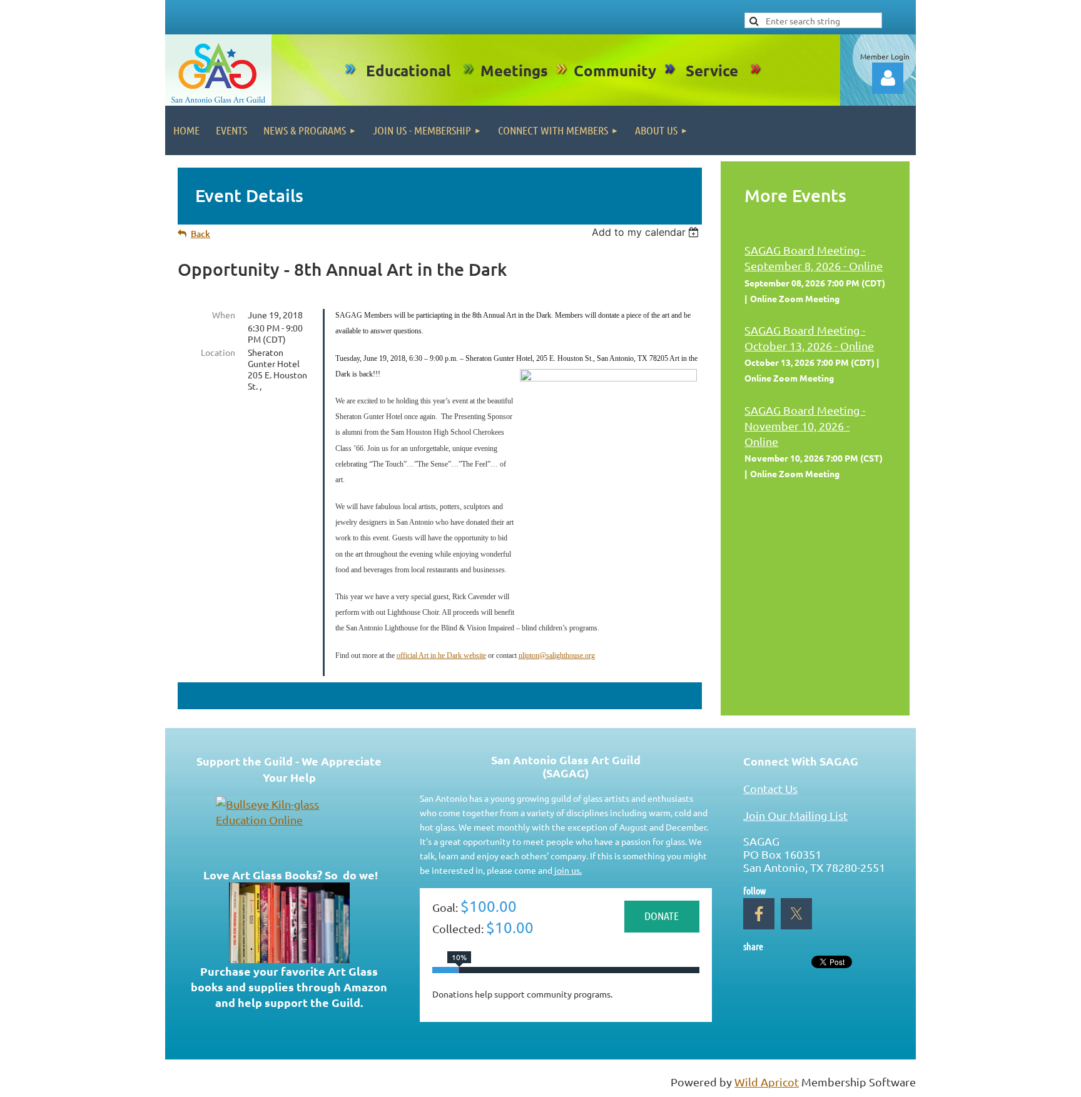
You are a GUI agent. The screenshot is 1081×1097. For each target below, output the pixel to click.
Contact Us (770, 788)
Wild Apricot (766, 1081)
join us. (567, 870)
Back (200, 234)
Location (218, 352)
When (223, 314)
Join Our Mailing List (795, 815)
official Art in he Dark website (441, 655)
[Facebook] (758, 913)
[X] (796, 913)
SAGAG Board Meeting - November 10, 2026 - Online (804, 425)
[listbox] (647, 232)
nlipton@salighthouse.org (557, 655)
